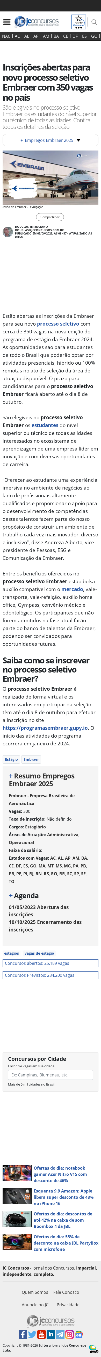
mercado (72, 589)
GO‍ (94, 36)
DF (75, 36)
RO (54, 874)
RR (62, 874)
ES (84, 36)
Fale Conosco (66, 1292)
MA (42, 866)
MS (59, 866)
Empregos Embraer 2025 (46, 140)
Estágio (11, 759)
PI (25, 874)
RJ (31, 874)
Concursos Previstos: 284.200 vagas (39, 975)
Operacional (21, 842)
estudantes (45, 425)
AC (17, 36)
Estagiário (35, 827)
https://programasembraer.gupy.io (45, 727)
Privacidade (68, 1305)
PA (75, 866)
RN (38, 874)
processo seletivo (58, 323)
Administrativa (62, 835)
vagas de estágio (39, 953)
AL (26, 36)
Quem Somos (35, 1292)
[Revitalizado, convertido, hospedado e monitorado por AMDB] (93, 1348)
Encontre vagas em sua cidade (31, 1066)
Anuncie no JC (35, 1305)
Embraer (31, 759)
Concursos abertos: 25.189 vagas (37, 963)
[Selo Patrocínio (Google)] (78, 21)
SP (76, 874)
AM (46, 36)
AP (36, 36)
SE (83, 874)
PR (11, 874)
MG (67, 866)
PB (83, 866)
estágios (11, 953)
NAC (6, 36)
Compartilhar (50, 217)
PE (18, 874)
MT (50, 866)
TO (12, 881)
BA (56, 36)
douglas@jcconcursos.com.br (39, 230)
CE (65, 36)
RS (46, 874)
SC (69, 874)
